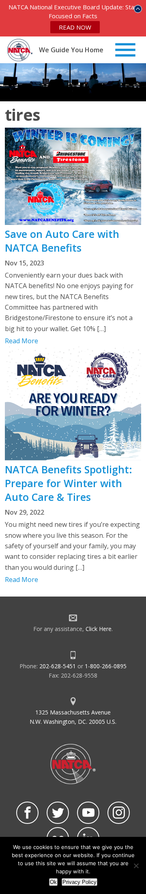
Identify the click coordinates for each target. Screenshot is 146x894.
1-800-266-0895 (106, 666)
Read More (21, 340)
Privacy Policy (79, 882)
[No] (136, 866)
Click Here (99, 629)
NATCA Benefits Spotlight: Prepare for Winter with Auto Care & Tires (68, 483)
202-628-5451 (57, 666)
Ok (53, 882)
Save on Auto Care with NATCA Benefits (62, 241)
